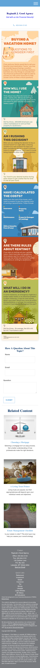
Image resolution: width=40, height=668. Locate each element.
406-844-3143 (21, 25)
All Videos (20, 593)
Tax (20, 584)
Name (7, 354)
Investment (20, 577)
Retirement (20, 575)
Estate (20, 579)
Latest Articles (20, 590)
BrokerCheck (5, 599)
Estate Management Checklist (20, 530)
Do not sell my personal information (14, 627)
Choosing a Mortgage (20, 442)
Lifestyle (20, 588)
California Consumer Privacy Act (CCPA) (24, 624)
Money (20, 586)
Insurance (20, 582)
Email (7, 367)
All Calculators (20, 595)
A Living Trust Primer (20, 486)
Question (7, 380)
